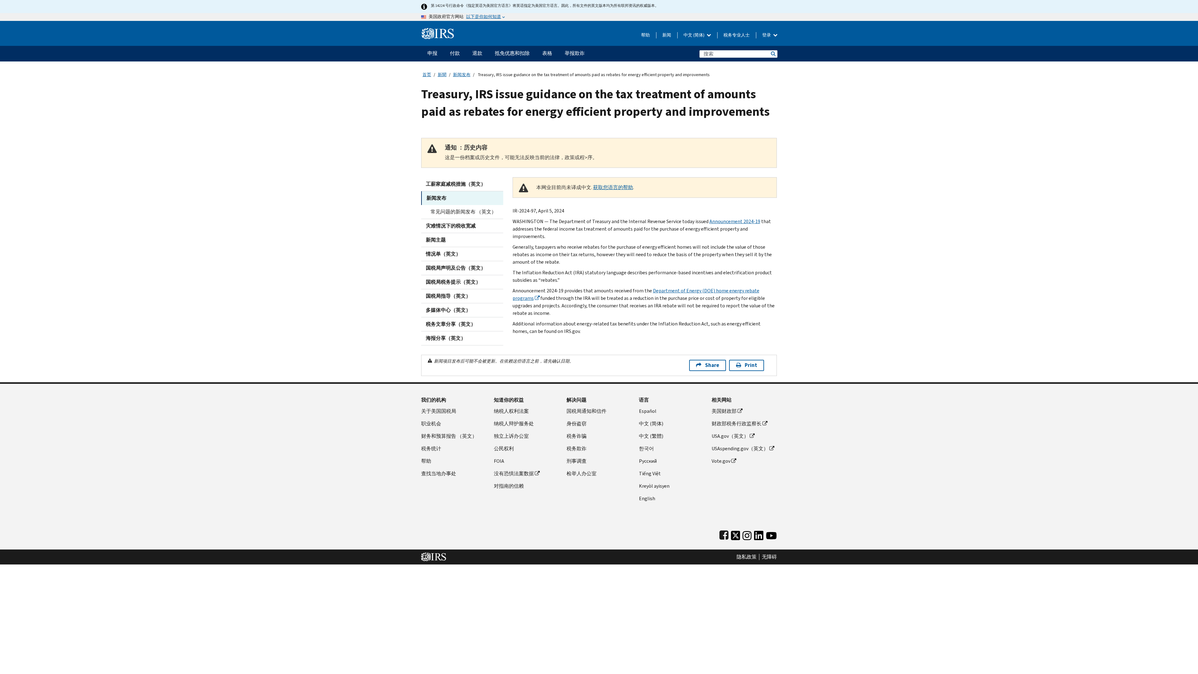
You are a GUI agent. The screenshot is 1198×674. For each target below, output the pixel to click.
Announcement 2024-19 (734, 221)
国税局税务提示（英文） (453, 282)
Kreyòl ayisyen (654, 486)
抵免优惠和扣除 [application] (512, 53)
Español (647, 411)
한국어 (646, 448)
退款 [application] (477, 53)
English (647, 498)
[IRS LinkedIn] (758, 534)
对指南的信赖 (509, 486)
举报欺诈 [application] (575, 53)
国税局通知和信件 (586, 411)
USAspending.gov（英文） (740, 448)
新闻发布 (461, 75)
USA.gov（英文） (730, 436)
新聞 (442, 75)
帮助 (645, 35)
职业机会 (431, 423)
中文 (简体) (694, 35)
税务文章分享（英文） (451, 324)
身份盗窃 (577, 423)
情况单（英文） (443, 254)
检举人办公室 (582, 473)
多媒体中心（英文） (448, 310)
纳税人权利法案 (511, 411)
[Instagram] (747, 534)
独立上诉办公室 (511, 436)
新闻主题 (436, 240)
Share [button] (712, 365)
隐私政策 (747, 557)
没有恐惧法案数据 (514, 473)
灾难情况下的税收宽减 (451, 225)
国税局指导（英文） (448, 296)
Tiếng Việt (650, 473)
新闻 (666, 35)
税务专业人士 (736, 35)
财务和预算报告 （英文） (449, 436)
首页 (426, 75)
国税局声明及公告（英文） (456, 268)
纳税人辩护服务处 (514, 423)
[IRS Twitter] (735, 534)
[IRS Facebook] (723, 534)
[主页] (438, 31)
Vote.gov (721, 461)
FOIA (499, 461)
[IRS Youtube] (771, 534)
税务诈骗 (577, 436)
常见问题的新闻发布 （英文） (463, 211)
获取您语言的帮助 (613, 187)
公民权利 (504, 448)
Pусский (648, 461)
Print (751, 365)
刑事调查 (577, 461)
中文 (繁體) (651, 436)
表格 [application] (547, 53)
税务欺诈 (577, 448)
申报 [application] (432, 53)
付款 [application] (455, 53)
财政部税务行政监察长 (737, 423)
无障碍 (769, 557)
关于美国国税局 (438, 411)
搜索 (773, 54)
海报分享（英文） (446, 338)
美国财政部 (724, 411)
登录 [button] (767, 35)
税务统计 (431, 448)
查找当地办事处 (438, 473)
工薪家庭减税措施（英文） (456, 184)
